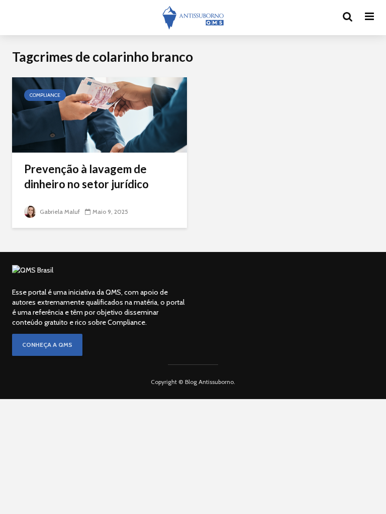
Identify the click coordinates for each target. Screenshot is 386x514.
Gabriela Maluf (59, 211)
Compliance (45, 95)
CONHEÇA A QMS (47, 344)
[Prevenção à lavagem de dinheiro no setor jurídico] (99, 114)
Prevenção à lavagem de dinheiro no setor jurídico (86, 176)
